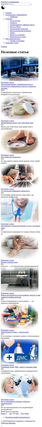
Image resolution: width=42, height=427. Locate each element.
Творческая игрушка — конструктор (15, 332)
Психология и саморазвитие (16, 15)
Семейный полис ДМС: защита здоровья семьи (19, 367)
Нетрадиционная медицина (20, 31)
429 (17, 413)
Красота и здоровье (17, 35)
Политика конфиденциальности (17, 417)
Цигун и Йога (15, 27)
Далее (26, 413)
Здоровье (8, 19)
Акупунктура (15, 21)
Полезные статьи (11, 43)
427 (10, 413)
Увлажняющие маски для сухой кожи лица (17, 123)
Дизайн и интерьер (17, 41)
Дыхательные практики (19, 29)
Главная (8, 13)
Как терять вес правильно (11, 157)
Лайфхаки (14, 17)
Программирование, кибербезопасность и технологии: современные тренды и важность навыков (18, 86)
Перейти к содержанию (10, 2)
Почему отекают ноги (9, 262)
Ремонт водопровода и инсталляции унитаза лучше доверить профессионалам (20, 296)
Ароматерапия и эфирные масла (22, 25)
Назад (3, 413)
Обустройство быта (12, 39)
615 (22, 413)
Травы (12, 33)
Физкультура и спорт (18, 37)
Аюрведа (13, 23)
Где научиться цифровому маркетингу (15, 191)
